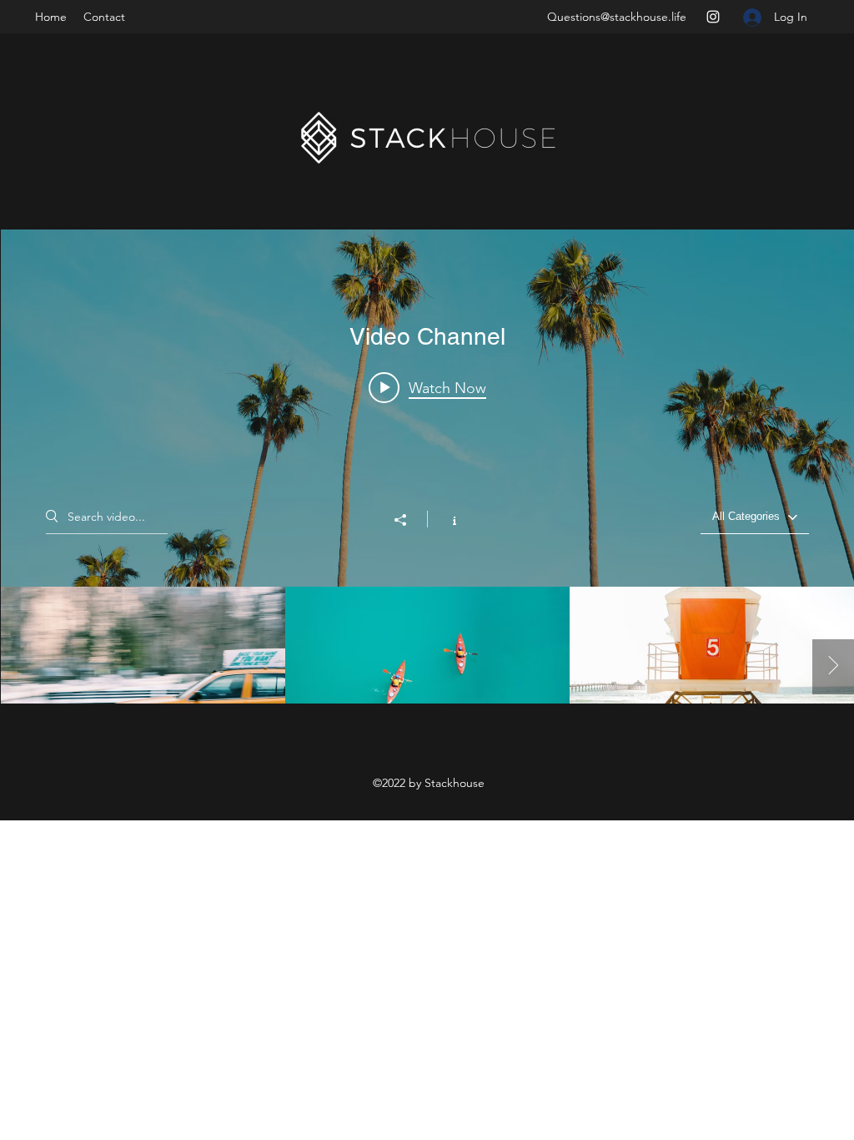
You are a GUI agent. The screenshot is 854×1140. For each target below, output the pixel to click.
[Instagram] (713, 16)
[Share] (408, 520)
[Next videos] (833, 666)
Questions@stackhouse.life (616, 16)
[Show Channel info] (446, 519)
